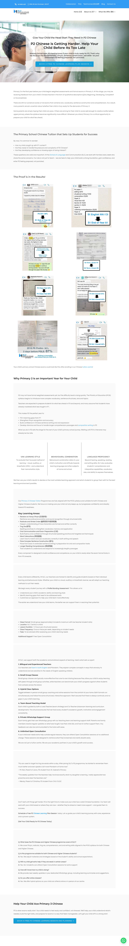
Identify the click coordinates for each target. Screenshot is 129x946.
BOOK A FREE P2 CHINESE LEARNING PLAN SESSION (64, 64)
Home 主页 (78, 12)
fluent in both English (39, 668)
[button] (123, 940)
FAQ (79, 4)
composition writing (85, 425)
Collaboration (71, 4)
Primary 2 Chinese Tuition (31, 501)
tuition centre (88, 367)
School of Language (57, 155)
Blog (103, 4)
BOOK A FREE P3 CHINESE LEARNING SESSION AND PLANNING (44, 921)
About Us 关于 (89, 12)
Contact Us (111, 4)
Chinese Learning (40, 813)
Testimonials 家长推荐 (91, 4)
